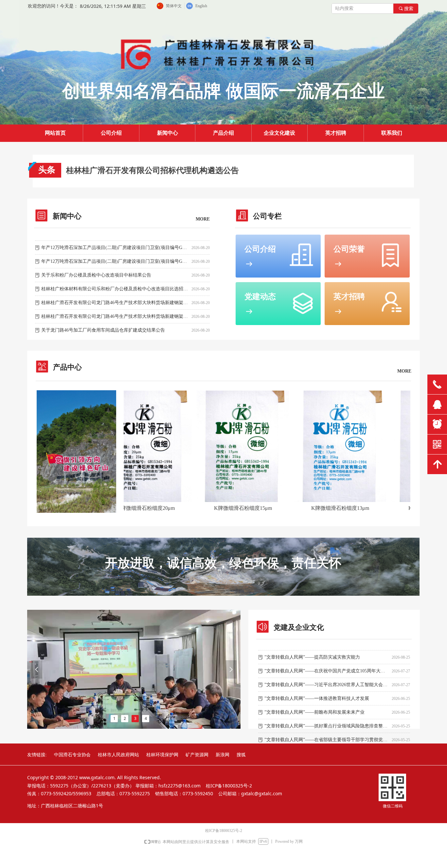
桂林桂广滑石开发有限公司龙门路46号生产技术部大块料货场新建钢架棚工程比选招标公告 (115, 310)
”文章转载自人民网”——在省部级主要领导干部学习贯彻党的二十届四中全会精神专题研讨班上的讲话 (326, 734)
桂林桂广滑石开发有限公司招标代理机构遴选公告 (152, 170)
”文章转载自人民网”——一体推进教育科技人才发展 (316, 692)
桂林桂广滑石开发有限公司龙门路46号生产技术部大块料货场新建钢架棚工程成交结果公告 (115, 297)
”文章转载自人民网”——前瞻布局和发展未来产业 (314, 706)
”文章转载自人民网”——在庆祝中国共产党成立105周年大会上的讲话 (326, 665)
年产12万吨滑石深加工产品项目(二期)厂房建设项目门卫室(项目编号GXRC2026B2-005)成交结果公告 (115, 242)
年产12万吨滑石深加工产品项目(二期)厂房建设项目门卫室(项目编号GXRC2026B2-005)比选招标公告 (115, 255)
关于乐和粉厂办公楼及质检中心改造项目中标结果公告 (96, 269)
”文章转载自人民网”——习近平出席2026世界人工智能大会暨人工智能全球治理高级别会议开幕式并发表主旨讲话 (326, 679)
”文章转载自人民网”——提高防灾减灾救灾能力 (312, 651)
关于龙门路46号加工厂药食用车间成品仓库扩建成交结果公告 (103, 324)
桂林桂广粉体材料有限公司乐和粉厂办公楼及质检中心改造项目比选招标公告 (115, 283)
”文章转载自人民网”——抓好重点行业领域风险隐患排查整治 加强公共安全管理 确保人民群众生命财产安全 (326, 720)
